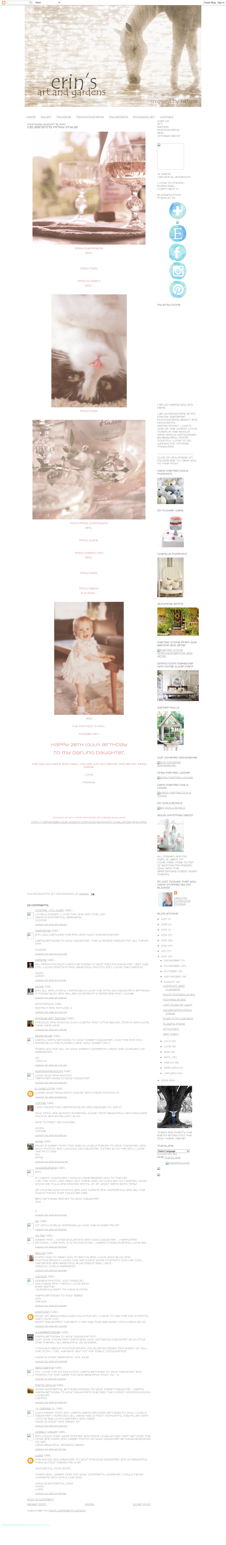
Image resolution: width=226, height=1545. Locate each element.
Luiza (39, 1455)
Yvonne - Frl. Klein (49, 910)
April (168, 1057)
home (31, 117)
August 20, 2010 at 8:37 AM (51, 1097)
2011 (164, 951)
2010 (164, 957)
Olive (39, 987)
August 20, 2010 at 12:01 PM (51, 1247)
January (170, 1073)
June (168, 1047)
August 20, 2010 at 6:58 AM (51, 998)
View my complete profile (182, 901)
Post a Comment (40, 1500)
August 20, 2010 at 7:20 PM (51, 1326)
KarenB (40, 960)
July (167, 1041)
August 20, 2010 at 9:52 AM (51, 1135)
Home (89, 1504)
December (172, 961)
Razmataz (43, 931)
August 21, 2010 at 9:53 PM (50, 1379)
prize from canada (178, 1019)
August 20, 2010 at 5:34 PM (51, 1306)
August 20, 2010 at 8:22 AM (51, 1083)
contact (167, 117)
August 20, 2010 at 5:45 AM (51, 925)
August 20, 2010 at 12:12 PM (51, 1270)
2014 (164, 935)
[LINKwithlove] (177, 1163)
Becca (40, 1253)
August (170, 982)
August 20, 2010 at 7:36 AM (51, 1030)
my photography (90, 117)
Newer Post (36, 1504)
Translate (172, 1158)
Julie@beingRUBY (48, 1332)
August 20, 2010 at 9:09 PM (51, 1362)
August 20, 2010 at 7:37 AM (51, 1065)
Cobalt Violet (46, 1432)
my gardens (118, 117)
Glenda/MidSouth (49, 1071)
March (169, 1063)
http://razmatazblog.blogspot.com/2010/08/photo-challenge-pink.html (89, 822)
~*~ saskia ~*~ (45, 1409)
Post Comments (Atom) (67, 1511)
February (171, 1068)
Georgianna (44, 1368)
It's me (40, 1236)
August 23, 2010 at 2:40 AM (51, 1426)
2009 (165, 1080)
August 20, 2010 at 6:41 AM (50, 980)
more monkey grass (179, 995)
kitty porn (171, 1029)
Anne (39, 1141)
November (172, 966)
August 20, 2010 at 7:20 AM (51, 1012)
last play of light (177, 1005)
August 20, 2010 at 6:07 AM (51, 954)
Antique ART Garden (50, 1018)
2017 (164, 919)
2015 (164, 930)
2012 (164, 946)
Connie (40, 1103)
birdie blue (43, 1036)
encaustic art (144, 117)
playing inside (174, 1024)
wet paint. (171, 1034)
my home (63, 117)
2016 (164, 924)
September (173, 977)
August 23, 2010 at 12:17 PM (50, 1449)
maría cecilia (45, 1385)
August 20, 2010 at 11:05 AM (51, 1229)
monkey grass (174, 1000)
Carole (41, 1276)
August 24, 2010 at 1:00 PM (50, 1494)
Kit (37, 1221)
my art (46, 117)
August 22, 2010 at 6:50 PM (51, 1402)
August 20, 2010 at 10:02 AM (51, 1162)
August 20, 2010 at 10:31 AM (51, 1215)
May (167, 1052)
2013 (164, 940)
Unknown (42, 1312)
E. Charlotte (45, 1089)
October (171, 971)
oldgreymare (46, 1168)
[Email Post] (92, 894)
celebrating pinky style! (52, 127)
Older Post (142, 1504)
